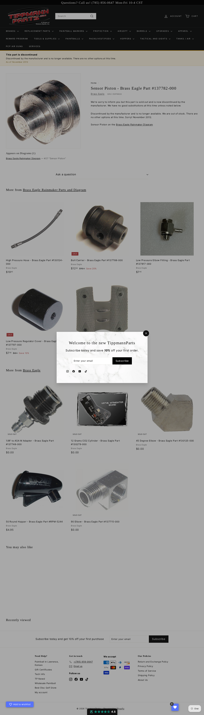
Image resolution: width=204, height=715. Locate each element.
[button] (102, 712)
